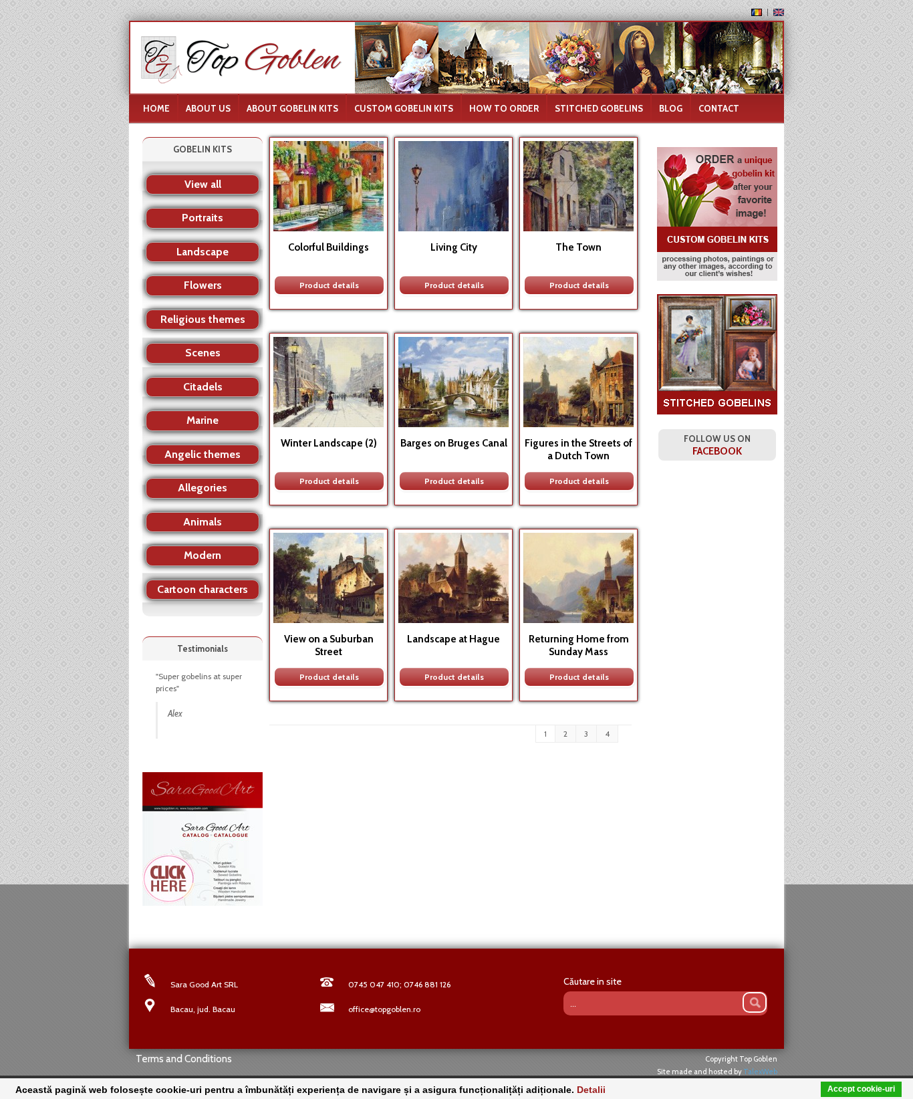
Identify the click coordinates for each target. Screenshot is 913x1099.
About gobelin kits (292, 108)
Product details (329, 285)
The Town (578, 247)
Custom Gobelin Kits (403, 108)
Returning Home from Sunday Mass (579, 645)
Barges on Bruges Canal (453, 443)
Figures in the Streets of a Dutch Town (578, 449)
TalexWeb (760, 1071)
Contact (718, 108)
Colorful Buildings (328, 247)
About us (208, 108)
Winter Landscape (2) (329, 443)
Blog (670, 108)
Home (156, 108)
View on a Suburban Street (329, 645)
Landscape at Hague (453, 639)
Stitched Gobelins (599, 108)
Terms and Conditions (184, 1059)
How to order (504, 108)
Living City (453, 247)
